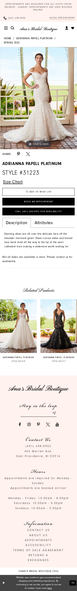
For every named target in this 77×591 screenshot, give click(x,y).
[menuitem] (6, 28)
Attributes (44, 222)
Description (16, 222)
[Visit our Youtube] (57, 424)
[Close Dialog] (3, 583)
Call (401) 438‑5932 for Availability (38, 211)
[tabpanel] (38, 98)
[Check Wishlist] (73, 28)
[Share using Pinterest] (19, 154)
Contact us (38, 530)
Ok (73, 582)
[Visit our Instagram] (29, 424)
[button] (6, 28)
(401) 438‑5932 (39, 446)
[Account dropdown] (67, 28)
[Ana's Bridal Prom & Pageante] (38, 29)
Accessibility (38, 545)
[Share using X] (28, 154)
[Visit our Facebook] (20, 424)
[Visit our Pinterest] (38, 424)
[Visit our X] (48, 424)
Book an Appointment (38, 201)
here (49, 588)
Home (7, 38)
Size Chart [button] (13, 181)
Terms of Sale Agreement (38, 550)
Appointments (38, 540)
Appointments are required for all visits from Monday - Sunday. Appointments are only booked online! (39, 7)
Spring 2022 (11, 42)
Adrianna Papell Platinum (34, 38)
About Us (38, 535)
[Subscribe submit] (54, 413)
